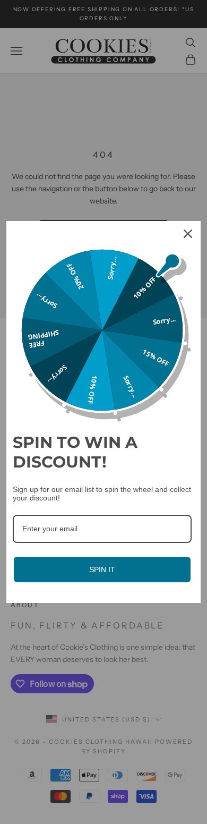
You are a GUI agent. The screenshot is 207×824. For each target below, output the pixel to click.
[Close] (188, 234)
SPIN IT (102, 569)
